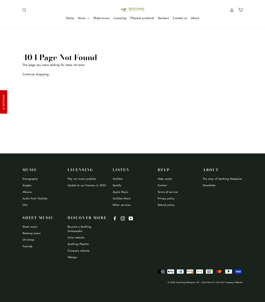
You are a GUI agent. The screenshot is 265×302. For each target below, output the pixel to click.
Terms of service (168, 192)
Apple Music (120, 192)
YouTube (118, 179)
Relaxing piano (32, 233)
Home (70, 18)
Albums (27, 192)
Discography (30, 179)
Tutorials (27, 246)
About (195, 18)
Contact (162, 185)
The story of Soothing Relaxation (222, 179)
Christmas (28, 240)
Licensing (120, 18)
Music (82, 18)
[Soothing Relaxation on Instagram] (123, 218)
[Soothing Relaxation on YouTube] (131, 218)
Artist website (76, 238)
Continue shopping (36, 74)
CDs (25, 205)
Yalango (72, 257)
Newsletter (209, 185)
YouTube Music (122, 198)
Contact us (180, 18)
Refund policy (166, 205)
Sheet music (101, 18)
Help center (165, 179)
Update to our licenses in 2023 (87, 185)
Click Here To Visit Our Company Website (221, 282)
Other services (122, 205)
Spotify (117, 185)
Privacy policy (166, 198)
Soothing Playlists (78, 244)
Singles (27, 185)
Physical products (142, 18)
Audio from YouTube (35, 198)
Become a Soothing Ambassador (79, 229)
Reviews (163, 18)
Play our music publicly (82, 179)
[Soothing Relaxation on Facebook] (115, 218)
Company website (78, 251)
